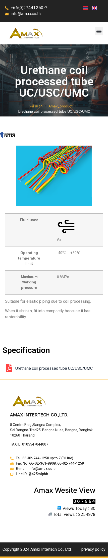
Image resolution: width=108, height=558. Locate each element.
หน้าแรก (35, 106)
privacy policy (93, 549)
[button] (99, 31)
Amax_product (60, 106)
